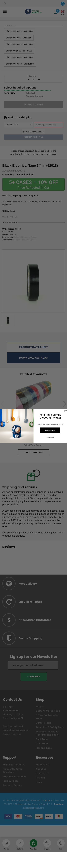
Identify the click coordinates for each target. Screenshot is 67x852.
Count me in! (50, 430)
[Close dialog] (65, 411)
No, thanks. (50, 437)
